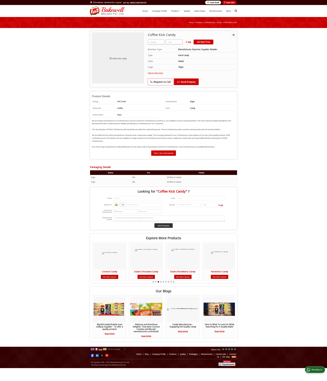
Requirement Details (107, 218)
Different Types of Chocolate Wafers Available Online (221, 325)
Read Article (111, 336)
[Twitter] (102, 355)
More (228, 11)
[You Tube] (106, 355)
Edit (189, 42)
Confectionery (209, 22)
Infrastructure (215, 11)
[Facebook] (92, 355)
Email (173, 198)
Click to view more (155, 73)
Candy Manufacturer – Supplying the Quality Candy (148, 325)
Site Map (226, 357)
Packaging (193, 354)
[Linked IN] (97, 355)
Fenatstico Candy (183, 271)
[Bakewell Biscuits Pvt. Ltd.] (107, 11)
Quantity (172, 205)
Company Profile (159, 11)
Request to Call (162, 81)
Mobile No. (108, 205)
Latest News (199, 11)
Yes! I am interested (163, 153)
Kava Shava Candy (219, 271)
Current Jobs (221, 354)
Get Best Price (203, 42)
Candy (219, 22)
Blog (147, 354)
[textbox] (174, 42)
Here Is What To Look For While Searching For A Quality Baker (185, 325)
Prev (96, 317)
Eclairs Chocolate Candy (110, 271)
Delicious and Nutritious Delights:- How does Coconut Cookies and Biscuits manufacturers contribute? (111, 328)
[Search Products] (235, 10)
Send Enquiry (188, 81)
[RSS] (234, 357)
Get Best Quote (109, 277)
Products (175, 11)
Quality (187, 11)
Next (232, 317)
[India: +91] (116, 204)
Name (110, 198)
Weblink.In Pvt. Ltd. (118, 365)
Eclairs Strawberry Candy (146, 271)
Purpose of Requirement (107, 211)
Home (145, 11)
